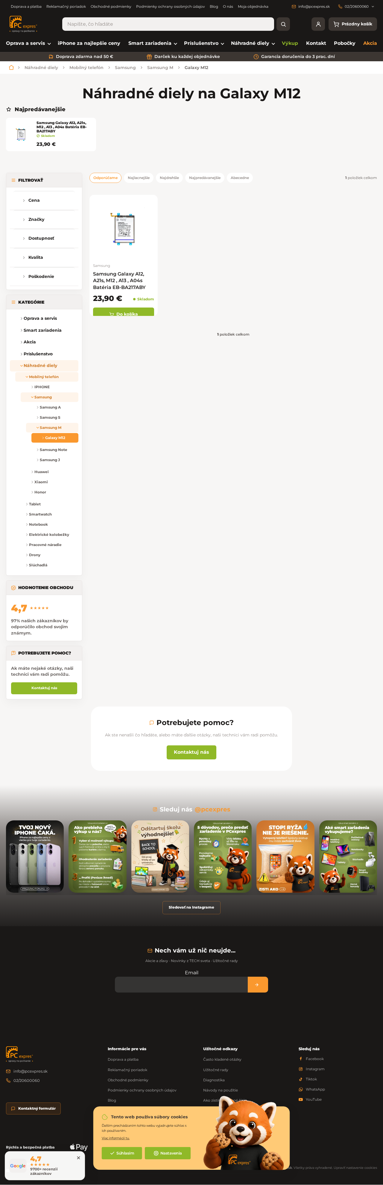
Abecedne (240, 177)
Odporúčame (105, 177)
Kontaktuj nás (44, 688)
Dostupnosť (41, 238)
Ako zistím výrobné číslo (225, 1100)
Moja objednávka (253, 6)
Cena (34, 200)
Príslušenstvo (38, 354)
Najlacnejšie (139, 177)
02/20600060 (26, 1080)
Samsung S (50, 417)
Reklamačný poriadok (66, 6)
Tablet (35, 504)
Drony (34, 555)
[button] (15, 330)
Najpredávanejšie (205, 177)
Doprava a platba (26, 6)
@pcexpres (212, 809)
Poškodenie (41, 276)
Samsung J (50, 460)
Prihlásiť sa (258, 985)
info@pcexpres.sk (30, 1071)
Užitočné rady (215, 1070)
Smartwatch (40, 514)
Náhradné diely (40, 365)
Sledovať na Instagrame (191, 907)
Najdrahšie (169, 177)
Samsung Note (53, 449)
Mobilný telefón (44, 376)
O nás (228, 6)
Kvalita (35, 257)
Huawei (41, 472)
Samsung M (50, 427)
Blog (214, 6)
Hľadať (283, 24)
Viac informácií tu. (116, 1138)
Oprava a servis (40, 318)
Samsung (43, 397)
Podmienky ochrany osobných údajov (170, 6)
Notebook (38, 524)
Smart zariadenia (43, 330)
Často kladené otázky (222, 1059)
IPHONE (42, 387)
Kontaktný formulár (37, 1108)
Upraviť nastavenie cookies (355, 1168)
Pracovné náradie (45, 544)
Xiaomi (41, 482)
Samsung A (50, 407)
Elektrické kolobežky (49, 534)
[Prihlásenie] (318, 24)
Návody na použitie (220, 1090)
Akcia (30, 342)
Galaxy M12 (55, 437)
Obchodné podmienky (111, 6)
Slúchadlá (38, 565)
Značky (36, 219)
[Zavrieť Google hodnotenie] (78, 1158)
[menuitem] (28, 43)
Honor (40, 492)
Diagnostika (214, 1080)
